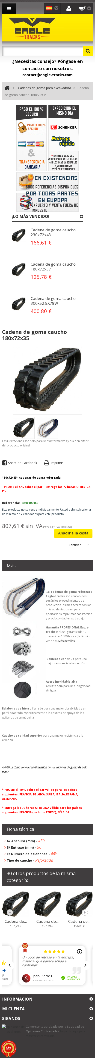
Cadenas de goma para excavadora (44, 88)
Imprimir (56, 463)
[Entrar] (69, 8)
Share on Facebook (22, 463)
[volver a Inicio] (7, 88)
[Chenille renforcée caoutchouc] (19, 235)
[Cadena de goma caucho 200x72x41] (79, 904)
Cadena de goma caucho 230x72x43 (53, 232)
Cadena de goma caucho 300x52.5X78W (53, 301)
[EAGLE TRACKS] (33, 27)
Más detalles (66, 641)
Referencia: (11, 503)
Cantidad (75, 545)
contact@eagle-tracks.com (47, 74)
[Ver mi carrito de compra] (85, 8)
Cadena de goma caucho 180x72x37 (53, 266)
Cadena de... (16, 921)
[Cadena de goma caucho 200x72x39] (15, 904)
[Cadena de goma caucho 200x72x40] (47, 904)
